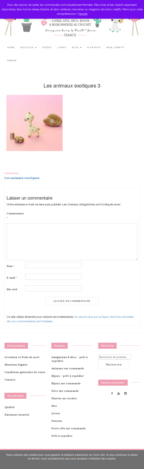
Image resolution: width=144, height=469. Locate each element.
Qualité (9, 407)
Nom (10, 266)
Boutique (27, 47)
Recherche (114, 364)
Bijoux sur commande (66, 383)
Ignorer (83, 13)
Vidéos (47, 47)
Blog (76, 47)
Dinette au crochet (64, 398)
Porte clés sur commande (68, 428)
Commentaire (15, 216)
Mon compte (115, 47)
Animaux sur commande (67, 368)
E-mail (12, 277)
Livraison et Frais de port (21, 357)
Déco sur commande (65, 391)
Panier (12, 60)
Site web (12, 289)
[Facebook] (112, 393)
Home (11, 47)
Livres (61, 47)
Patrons (56, 421)
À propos (94, 47)
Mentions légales (15, 364)
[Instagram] (125, 393)
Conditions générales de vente (24, 372)
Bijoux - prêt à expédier (67, 376)
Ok (72, 463)
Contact (9, 379)
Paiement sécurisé (16, 414)
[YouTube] (118, 393)
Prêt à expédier (61, 436)
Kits (54, 406)
